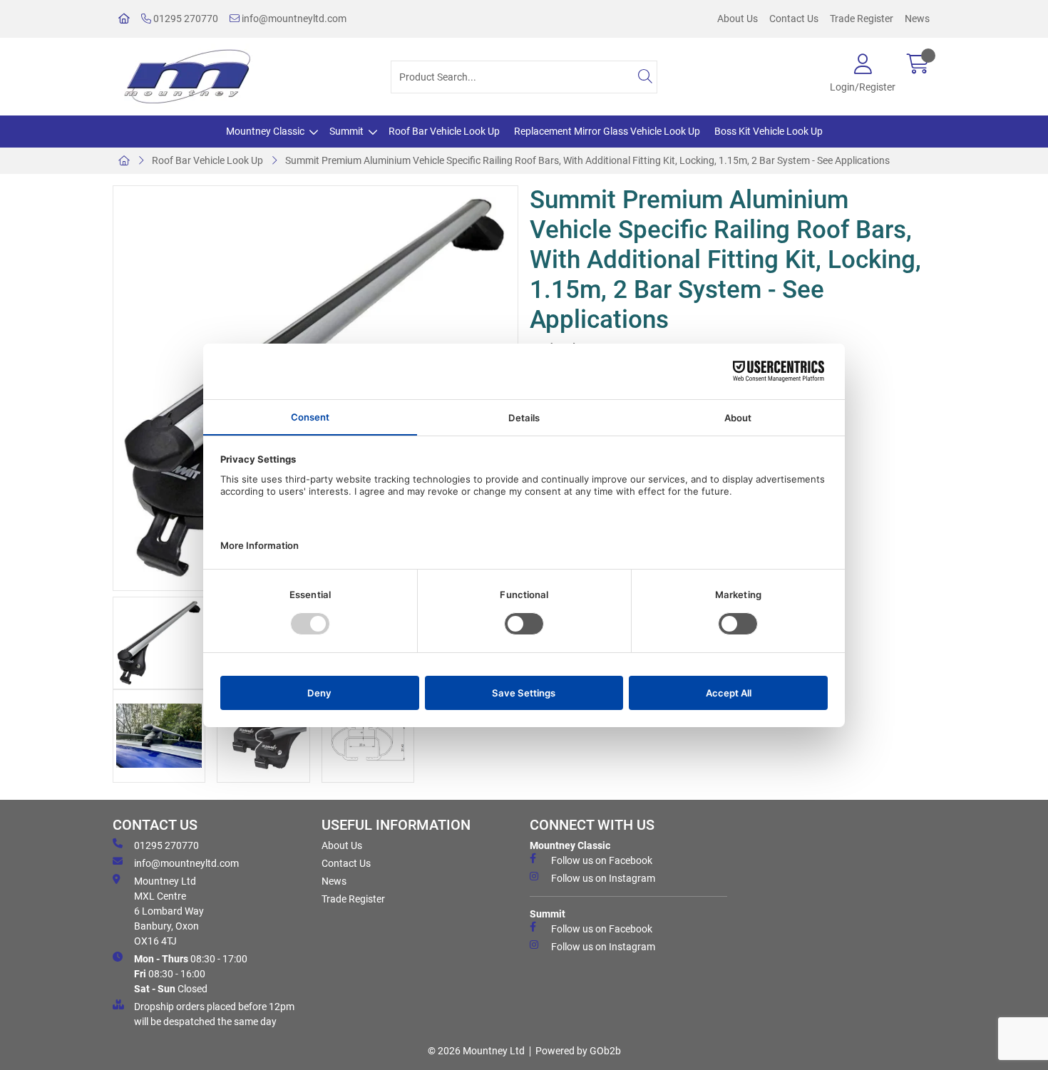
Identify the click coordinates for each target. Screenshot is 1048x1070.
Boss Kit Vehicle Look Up (768, 131)
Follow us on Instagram (603, 878)
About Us (737, 18)
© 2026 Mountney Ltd (476, 1050)
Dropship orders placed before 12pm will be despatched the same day (214, 1014)
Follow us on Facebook (601, 860)
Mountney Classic (265, 131)
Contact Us (793, 18)
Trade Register (861, 18)
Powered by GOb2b (578, 1050)
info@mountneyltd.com (293, 18)
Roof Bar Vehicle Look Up (444, 131)
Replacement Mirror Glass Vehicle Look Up (607, 131)
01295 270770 (184, 18)
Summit (346, 131)
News (917, 18)
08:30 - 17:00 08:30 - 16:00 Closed (190, 973)
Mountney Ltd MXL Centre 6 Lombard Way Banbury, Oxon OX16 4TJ (169, 911)
